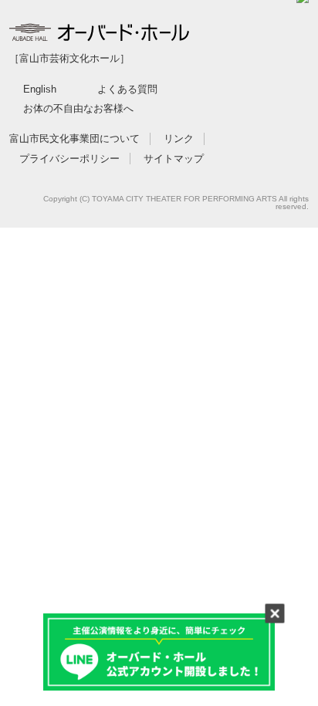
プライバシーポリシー (69, 158)
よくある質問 (127, 89)
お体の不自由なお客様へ (78, 108)
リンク (179, 138)
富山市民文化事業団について (74, 138)
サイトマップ (174, 158)
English (39, 89)
